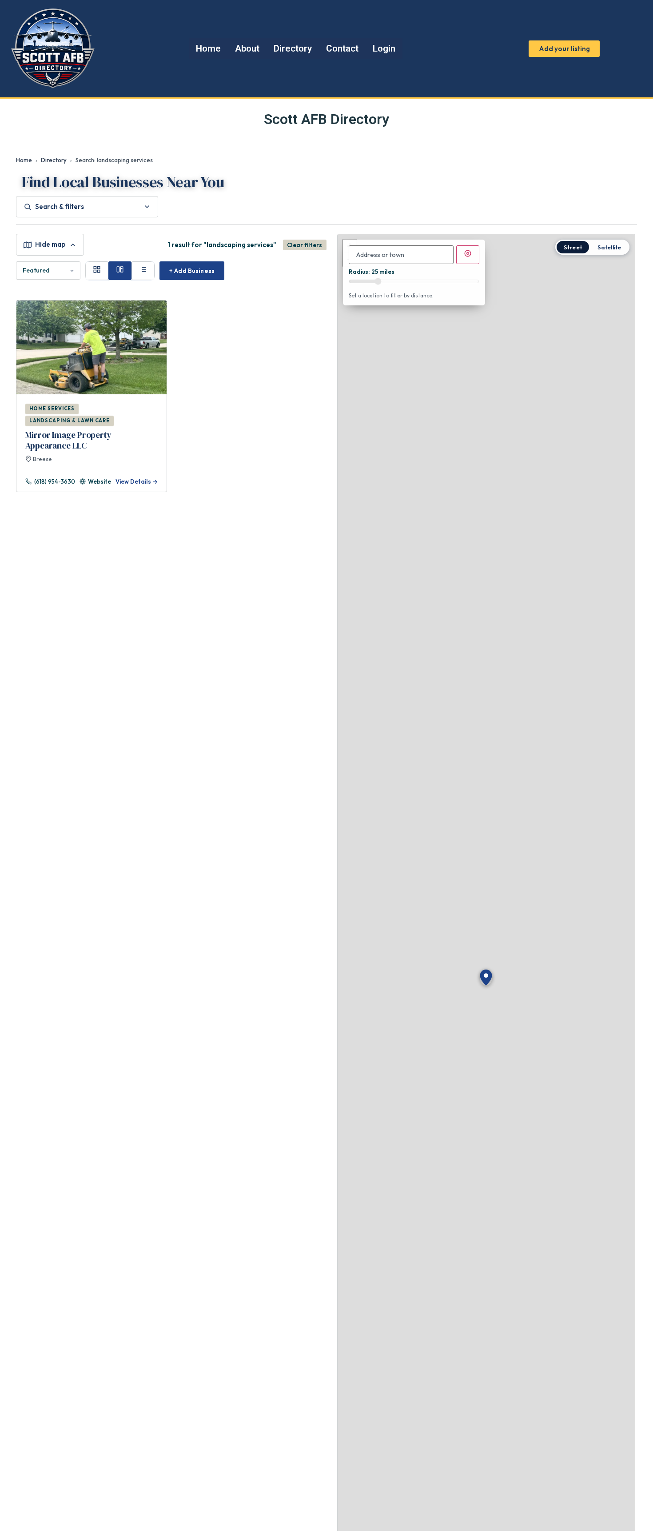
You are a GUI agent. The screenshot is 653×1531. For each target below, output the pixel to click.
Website (99, 481)
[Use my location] (467, 254)
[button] (486, 978)
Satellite (609, 247)
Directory (54, 160)
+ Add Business (192, 271)
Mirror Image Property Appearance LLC (68, 440)
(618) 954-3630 (54, 481)
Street (573, 247)
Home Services (52, 408)
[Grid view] (96, 270)
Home (24, 160)
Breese (42, 458)
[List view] (143, 270)
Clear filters (304, 244)
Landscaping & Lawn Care (69, 420)
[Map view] (119, 270)
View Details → (136, 481)
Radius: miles (371, 272)
